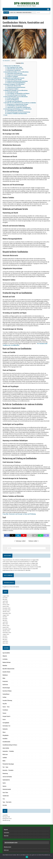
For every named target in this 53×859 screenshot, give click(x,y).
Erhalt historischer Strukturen (14, 110)
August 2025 (6, 615)
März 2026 (5, 603)
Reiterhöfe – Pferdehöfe (8, 770)
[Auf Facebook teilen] (7, 535)
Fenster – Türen (6, 707)
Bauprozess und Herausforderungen (16, 75)
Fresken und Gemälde (12, 98)
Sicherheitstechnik (7, 789)
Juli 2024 (5, 636)
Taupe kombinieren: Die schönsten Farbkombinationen (16, 560)
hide (22, 63)
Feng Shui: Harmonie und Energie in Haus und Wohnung (19, 514)
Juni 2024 (5, 637)
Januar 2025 (6, 627)
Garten (4, 719)
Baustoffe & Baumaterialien (8, 668)
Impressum (6, 835)
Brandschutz (5, 681)
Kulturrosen (5, 754)
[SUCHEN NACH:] (43, 12)
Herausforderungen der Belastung (15, 95)
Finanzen (4, 713)
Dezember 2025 (6, 608)
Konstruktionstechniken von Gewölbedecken (16, 72)
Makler (4, 761)
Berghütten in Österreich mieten (11, 587)
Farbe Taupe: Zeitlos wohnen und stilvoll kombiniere (16, 561)
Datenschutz (6, 832)
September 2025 (7, 613)
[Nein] (51, 856)
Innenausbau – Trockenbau (8, 751)
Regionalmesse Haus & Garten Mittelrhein (13, 570)
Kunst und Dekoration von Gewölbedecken (15, 96)
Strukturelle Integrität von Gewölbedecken (15, 90)
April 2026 (5, 601)
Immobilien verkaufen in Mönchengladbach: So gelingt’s (17, 565)
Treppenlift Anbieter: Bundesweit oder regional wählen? (17, 568)
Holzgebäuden (5, 735)
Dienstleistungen (6, 687)
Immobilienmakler (6, 741)
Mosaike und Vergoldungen (13, 101)
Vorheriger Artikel (20, 541)
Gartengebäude (6, 722)
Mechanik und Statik (11, 92)
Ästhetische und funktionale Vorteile (13, 78)
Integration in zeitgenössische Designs (16, 104)
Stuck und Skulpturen (12, 99)
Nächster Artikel (33, 541)
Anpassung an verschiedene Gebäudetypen (17, 107)
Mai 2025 (5, 620)
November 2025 (7, 610)
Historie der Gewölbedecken (11, 66)
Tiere (4, 799)
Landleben (5, 757)
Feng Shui (5, 703)
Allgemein (5, 656)
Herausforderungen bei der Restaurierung (17, 112)
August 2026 (6, 596)
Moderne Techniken (11, 76)
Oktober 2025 (6, 611)
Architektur (5, 659)
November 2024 (7, 629)
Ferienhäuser (5, 710)
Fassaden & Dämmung (7, 700)
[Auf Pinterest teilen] (23, 535)
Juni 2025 (5, 618)
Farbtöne (4, 697)
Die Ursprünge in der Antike (13, 67)
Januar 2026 (6, 606)
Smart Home (5, 792)
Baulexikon (5, 665)
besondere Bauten (6, 672)
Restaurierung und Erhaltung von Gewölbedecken (17, 109)
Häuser (4, 732)
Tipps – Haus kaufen (7, 802)
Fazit (5, 115)
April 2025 (5, 622)
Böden (4, 678)
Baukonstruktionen (6, 662)
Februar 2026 (6, 604)
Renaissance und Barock (12, 70)
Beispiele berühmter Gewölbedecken (13, 84)
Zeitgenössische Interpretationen (15, 87)
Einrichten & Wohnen (7, 691)
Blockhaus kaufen (7, 847)
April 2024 (5, 641)
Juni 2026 (5, 597)
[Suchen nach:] (26, 548)
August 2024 (6, 634)
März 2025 (5, 624)
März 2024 (5, 643)
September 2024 (7, 632)
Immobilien (5, 738)
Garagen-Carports (6, 716)
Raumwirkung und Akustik (13, 79)
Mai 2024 (5, 639)
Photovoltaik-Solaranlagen (8, 764)
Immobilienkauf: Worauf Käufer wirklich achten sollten (16, 563)
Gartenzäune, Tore (6, 726)
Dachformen (5, 684)
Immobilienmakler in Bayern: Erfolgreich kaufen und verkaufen (18, 567)
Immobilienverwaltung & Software (10, 745)
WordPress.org (6, 820)
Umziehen (5, 805)
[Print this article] (35, 535)
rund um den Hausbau (7, 776)
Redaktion (7, 60)
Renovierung (5, 773)
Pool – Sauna (5, 767)
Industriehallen (6, 748)
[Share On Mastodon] (46, 535)
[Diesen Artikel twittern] (12, 535)
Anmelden (5, 815)
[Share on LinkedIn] (18, 535)
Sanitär (4, 783)
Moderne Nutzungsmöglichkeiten (15, 82)
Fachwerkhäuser (6, 694)
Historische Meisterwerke (13, 85)
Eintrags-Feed (6, 817)
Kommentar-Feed (7, 818)
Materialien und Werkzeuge (13, 73)
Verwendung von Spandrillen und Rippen (17, 93)
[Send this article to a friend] (29, 535)
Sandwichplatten (6, 780)
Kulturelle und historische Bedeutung (16, 81)
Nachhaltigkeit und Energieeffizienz (16, 106)
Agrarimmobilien (6, 653)
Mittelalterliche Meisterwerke (14, 69)
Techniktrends (6, 796)
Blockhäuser (5, 675)
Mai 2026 (5, 599)
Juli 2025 (5, 617)
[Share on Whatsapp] (40, 535)
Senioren (4, 786)
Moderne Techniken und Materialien (16, 113)
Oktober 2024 (6, 631)
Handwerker (5, 729)
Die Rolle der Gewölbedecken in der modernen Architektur (19, 102)
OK (27, 857)
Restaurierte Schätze (11, 89)
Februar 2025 (6, 625)
